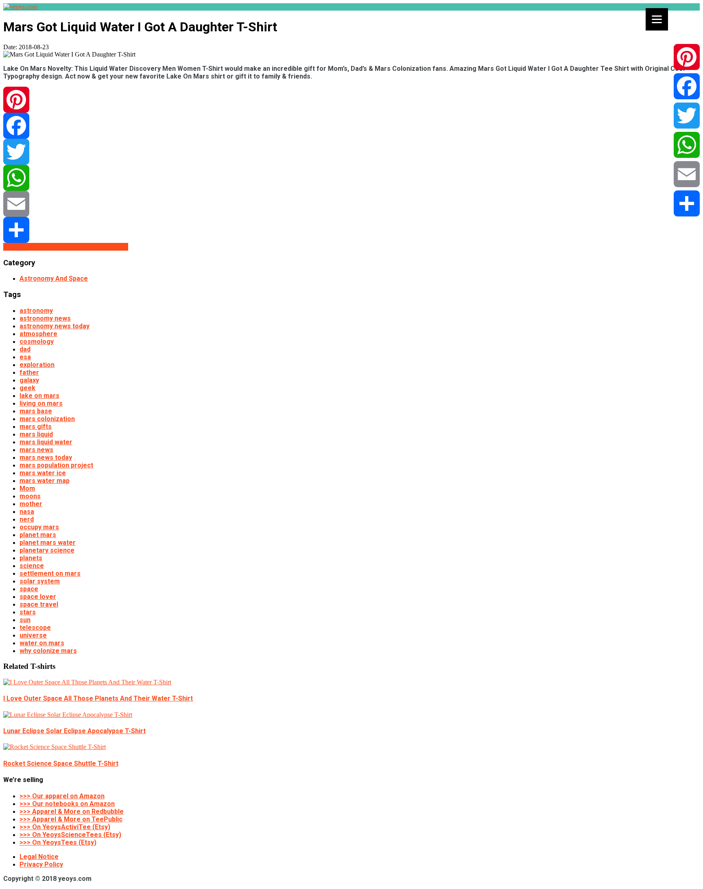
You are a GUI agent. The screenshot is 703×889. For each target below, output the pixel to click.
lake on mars (39, 396)
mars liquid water (46, 442)
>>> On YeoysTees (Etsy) (58, 842)
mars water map (45, 481)
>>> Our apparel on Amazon (62, 796)
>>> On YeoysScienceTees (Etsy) (70, 835)
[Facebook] (351, 126)
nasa (27, 511)
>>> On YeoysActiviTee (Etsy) (65, 827)
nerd (27, 519)
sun (25, 620)
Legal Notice (39, 857)
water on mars (42, 643)
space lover (38, 597)
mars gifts (36, 426)
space (29, 589)
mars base (36, 411)
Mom (27, 488)
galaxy (29, 380)
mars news (36, 450)
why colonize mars (48, 651)
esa (25, 357)
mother (31, 504)
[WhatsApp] (351, 178)
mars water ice (43, 473)
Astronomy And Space (54, 278)
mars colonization (47, 419)
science (32, 566)
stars (28, 612)
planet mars (38, 535)
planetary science (47, 550)
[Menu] (657, 19)
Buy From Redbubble (35, 247)
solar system (40, 581)
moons (30, 496)
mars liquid (36, 434)
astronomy (36, 311)
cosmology (37, 341)
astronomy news (45, 318)
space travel (39, 604)
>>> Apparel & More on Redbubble (72, 811)
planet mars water (48, 542)
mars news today (46, 457)
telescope (35, 627)
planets (31, 558)
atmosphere (38, 334)
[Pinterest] (351, 100)
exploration (37, 365)
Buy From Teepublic (98, 247)
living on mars (41, 403)
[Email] (351, 204)
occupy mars (39, 527)
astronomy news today (55, 326)
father (29, 372)
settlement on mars (50, 573)
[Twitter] (351, 152)
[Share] (351, 230)
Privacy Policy (41, 864)
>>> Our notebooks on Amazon (67, 804)
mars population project (56, 465)
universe (33, 635)
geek (27, 388)
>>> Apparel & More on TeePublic (71, 819)
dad (25, 349)
